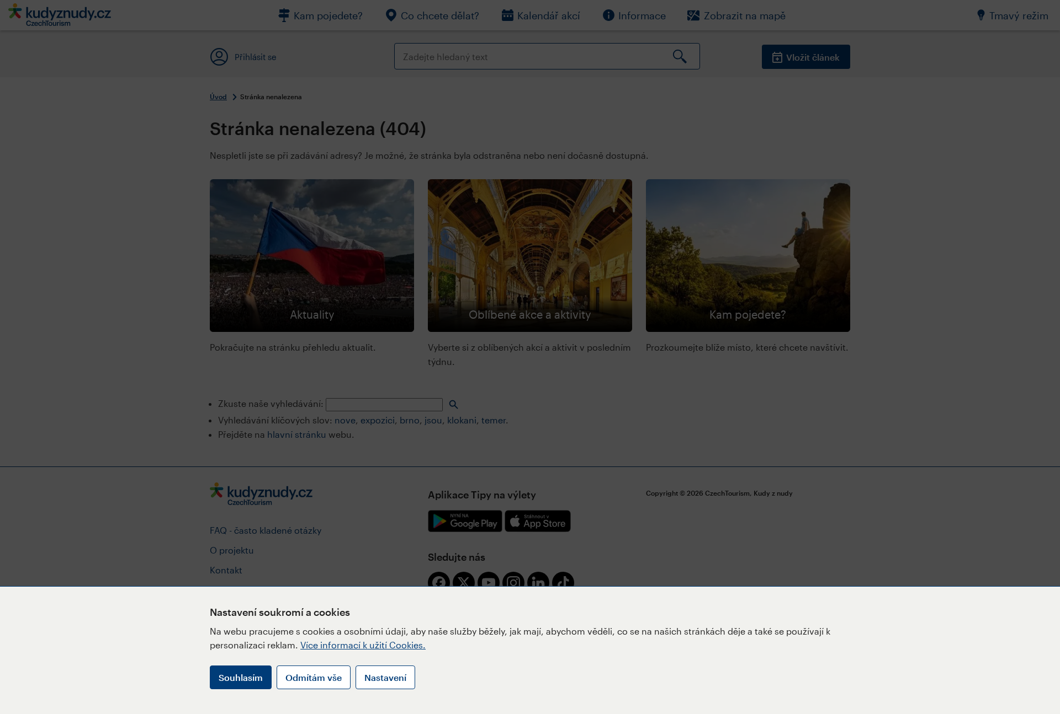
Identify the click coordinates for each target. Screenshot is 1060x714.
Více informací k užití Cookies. (363, 645)
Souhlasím (241, 677)
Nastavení (385, 677)
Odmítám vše (313, 677)
